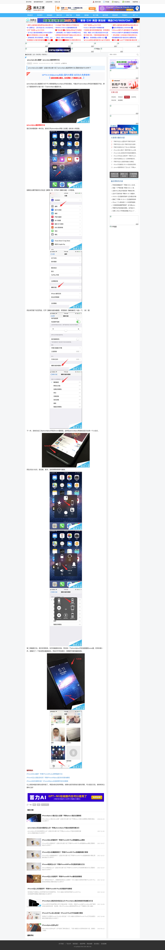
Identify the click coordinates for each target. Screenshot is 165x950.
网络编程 (49, 15)
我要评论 (64, 63)
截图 (34, 804)
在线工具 (57, 2)
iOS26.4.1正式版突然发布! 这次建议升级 (124, 196)
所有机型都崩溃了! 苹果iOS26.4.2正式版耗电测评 (127, 185)
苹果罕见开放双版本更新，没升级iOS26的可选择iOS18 (128, 208)
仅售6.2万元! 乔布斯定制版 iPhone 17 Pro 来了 (126, 211)
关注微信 (127, 2)
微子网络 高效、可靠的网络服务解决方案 (96, 35)
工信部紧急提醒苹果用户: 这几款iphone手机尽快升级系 (128, 205)
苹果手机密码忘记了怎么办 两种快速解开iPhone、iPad (130, 147)
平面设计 (124, 15)
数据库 (78, 15)
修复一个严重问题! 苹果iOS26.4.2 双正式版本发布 (127, 188)
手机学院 (38, 54)
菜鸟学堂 (28, 2)
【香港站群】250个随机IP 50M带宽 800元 (68, 32)
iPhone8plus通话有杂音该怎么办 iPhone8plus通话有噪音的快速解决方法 (67, 901)
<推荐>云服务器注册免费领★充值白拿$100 (40, 25)
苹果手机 (44, 54)
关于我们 (61, 943)
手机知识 (120, 97)
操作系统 (105, 15)
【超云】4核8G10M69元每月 (64, 37)
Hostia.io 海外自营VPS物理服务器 (94, 27)
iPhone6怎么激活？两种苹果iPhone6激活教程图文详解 (129, 150)
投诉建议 (96, 943)
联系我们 (75, 943)
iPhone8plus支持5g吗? (50, 925)
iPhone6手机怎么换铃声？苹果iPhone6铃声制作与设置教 (130, 156)
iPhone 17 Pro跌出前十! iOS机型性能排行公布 (125, 202)
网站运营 (115, 15)
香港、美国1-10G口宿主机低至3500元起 (96, 32)
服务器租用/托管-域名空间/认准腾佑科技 (124, 37)
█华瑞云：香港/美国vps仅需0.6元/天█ (95, 37)
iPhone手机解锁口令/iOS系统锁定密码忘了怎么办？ (129, 164)
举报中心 (117, 2)
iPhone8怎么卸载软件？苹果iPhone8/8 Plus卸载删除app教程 (63, 840)
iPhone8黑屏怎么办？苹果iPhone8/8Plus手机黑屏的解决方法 (63, 864)
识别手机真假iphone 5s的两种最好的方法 (126, 158)
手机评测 (113, 100)
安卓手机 (133, 97)
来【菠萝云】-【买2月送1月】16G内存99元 (40, 27)
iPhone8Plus (45, 804)
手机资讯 (113, 97)
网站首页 (30, 15)
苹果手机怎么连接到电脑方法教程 (124, 161)
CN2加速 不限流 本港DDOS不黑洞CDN (67, 25)
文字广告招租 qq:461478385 (92, 25)
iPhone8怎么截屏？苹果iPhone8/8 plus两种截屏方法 (44, 774)
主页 (34, 54)
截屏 (38, 804)
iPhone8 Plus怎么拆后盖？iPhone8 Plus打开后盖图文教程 (62, 913)
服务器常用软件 (38, 2)
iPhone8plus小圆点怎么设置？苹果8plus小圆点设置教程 (61, 815)
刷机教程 (120, 100)
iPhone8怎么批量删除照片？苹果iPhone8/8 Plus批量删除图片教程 (65, 852)
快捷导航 (135, 2)
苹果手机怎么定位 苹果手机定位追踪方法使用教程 (128, 144)
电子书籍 (95, 15)
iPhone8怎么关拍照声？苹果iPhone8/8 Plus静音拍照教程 (62, 876)
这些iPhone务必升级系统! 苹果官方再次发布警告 (126, 190)
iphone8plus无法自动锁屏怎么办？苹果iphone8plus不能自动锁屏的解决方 (53, 828)
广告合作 (68, 943)
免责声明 (82, 943)
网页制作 (39, 15)
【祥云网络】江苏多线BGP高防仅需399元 (124, 35)
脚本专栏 (59, 15)
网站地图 (89, 943)
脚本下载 (69, 15)
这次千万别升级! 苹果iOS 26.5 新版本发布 (124, 193)
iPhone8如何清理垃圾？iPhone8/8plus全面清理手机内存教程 (47, 781)
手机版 (107, 2)
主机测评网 (49, 2)
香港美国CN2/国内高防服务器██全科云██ (40, 40)
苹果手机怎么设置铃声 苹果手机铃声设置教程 (127, 141)
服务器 (87, 15)
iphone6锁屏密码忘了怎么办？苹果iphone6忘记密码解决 (130, 167)
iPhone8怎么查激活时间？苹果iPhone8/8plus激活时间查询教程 (48, 777)
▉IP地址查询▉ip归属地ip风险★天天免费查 (68, 30)
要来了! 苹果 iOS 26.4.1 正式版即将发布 (124, 199)
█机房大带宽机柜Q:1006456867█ (122, 27)
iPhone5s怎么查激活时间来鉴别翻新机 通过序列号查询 (130, 153)
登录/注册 (98, 2)
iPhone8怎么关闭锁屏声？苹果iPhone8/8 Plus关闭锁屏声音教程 (50, 889)
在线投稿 (103, 943)
